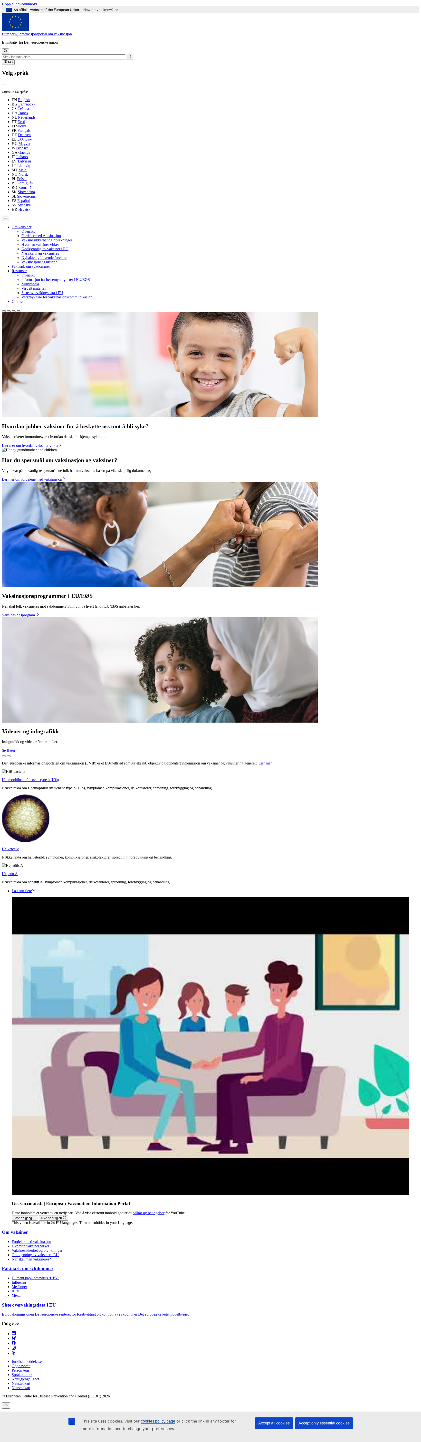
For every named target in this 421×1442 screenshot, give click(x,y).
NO (10, 62)
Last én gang (23, 1218)
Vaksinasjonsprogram (19, 615)
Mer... (16, 1295)
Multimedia (30, 284)
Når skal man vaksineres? (31, 1259)
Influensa (19, 1282)
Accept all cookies (274, 1423)
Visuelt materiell (33, 288)
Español (23, 201)
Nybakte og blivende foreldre (44, 258)
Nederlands (26, 117)
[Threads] (14, 1353)
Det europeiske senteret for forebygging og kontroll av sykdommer (86, 1314)
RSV (15, 1291)
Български (27, 104)
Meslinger (19, 1287)
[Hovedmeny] (5, 218)
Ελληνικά (24, 139)
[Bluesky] (14, 1339)
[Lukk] (4, 84)
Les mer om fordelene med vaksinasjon (32, 479)
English (24, 100)
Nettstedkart (21, 1383)
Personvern (20, 1370)
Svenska (24, 205)
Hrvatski (24, 209)
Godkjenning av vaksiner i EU (44, 249)
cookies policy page (158, 1421)
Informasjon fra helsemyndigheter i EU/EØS (55, 279)
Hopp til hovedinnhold (19, 4)
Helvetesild (10, 849)
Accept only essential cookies (324, 1423)
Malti (23, 170)
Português (25, 183)
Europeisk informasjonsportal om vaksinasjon (37, 34)
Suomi (21, 126)
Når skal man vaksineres (40, 253)
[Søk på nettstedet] (5, 51)
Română (24, 187)
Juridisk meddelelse (27, 1361)
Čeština (23, 108)
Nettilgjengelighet (25, 1379)
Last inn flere (22, 891)
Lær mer (265, 763)
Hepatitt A (10, 874)
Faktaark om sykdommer (31, 266)
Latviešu (24, 161)
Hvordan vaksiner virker (40, 244)
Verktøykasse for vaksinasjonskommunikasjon (56, 297)
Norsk (23, 174)
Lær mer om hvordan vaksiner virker (30, 445)
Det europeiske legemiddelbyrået (163, 1314)
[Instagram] (14, 1348)
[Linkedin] (14, 1334)
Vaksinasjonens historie (39, 262)
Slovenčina (26, 192)
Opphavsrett (21, 1366)
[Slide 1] (4, 311)
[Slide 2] (9, 311)
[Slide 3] (14, 311)
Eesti (21, 122)
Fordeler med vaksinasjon (41, 236)
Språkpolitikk (22, 1375)
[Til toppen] (6, 1405)
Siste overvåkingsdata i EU (42, 293)
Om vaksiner (21, 227)
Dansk (23, 113)
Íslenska (22, 148)
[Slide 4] (18, 311)
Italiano (22, 157)
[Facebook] (14, 1343)
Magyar (24, 144)
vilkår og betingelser (148, 1213)
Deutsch (24, 135)
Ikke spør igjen (52, 1218)
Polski (22, 179)
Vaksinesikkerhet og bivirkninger (46, 240)
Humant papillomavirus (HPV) (35, 1278)
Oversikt (28, 231)
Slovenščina (26, 196)
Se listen (8, 750)
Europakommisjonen (18, 1314)
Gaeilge (24, 152)
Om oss (17, 301)
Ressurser (19, 271)
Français (24, 130)
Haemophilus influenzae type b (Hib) (30, 780)
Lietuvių (23, 165)
